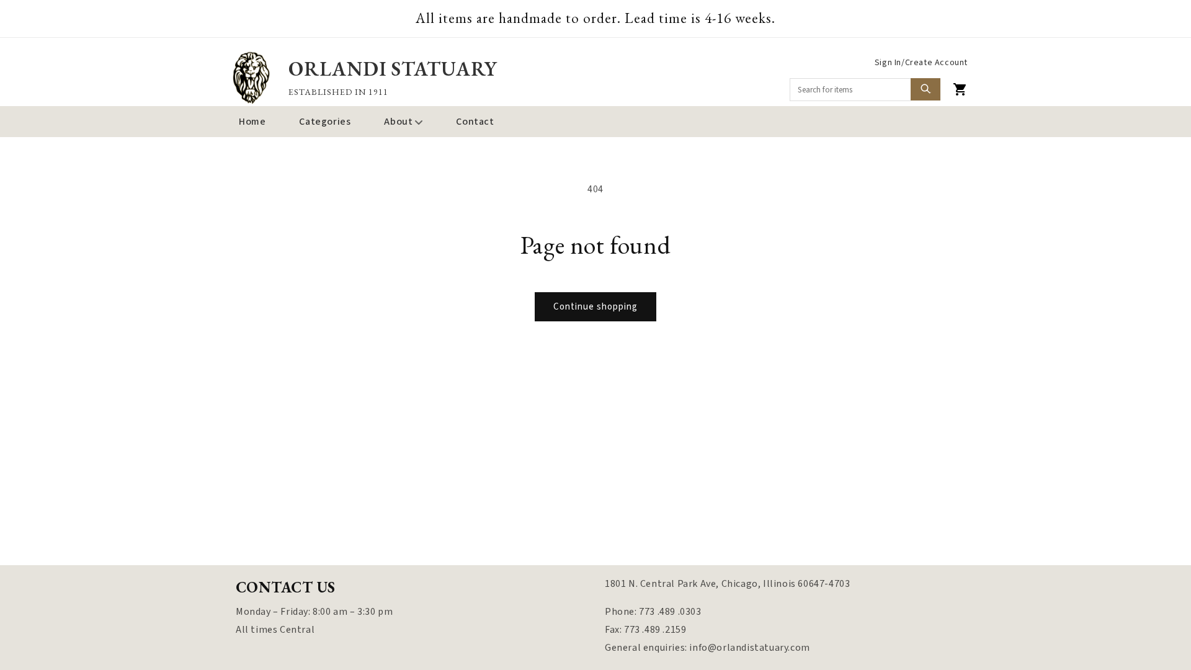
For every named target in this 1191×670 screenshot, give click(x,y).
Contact (475, 121)
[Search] (925, 89)
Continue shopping (595, 306)
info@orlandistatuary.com (749, 647)
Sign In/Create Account (921, 62)
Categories (324, 121)
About (398, 121)
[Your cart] (960, 89)
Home (252, 121)
